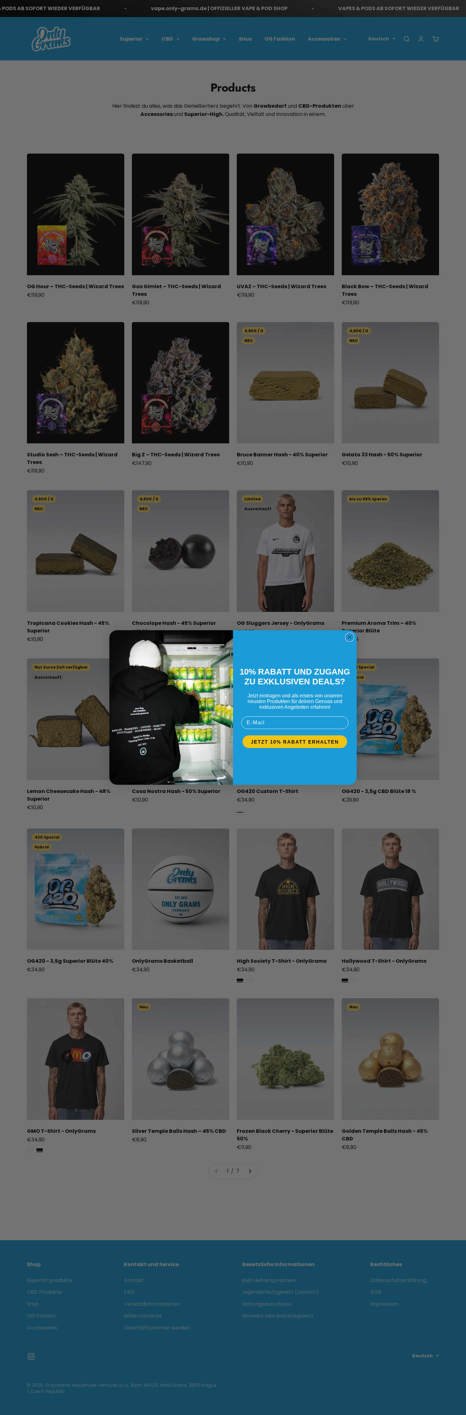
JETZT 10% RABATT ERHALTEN (295, 742)
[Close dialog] (349, 637)
